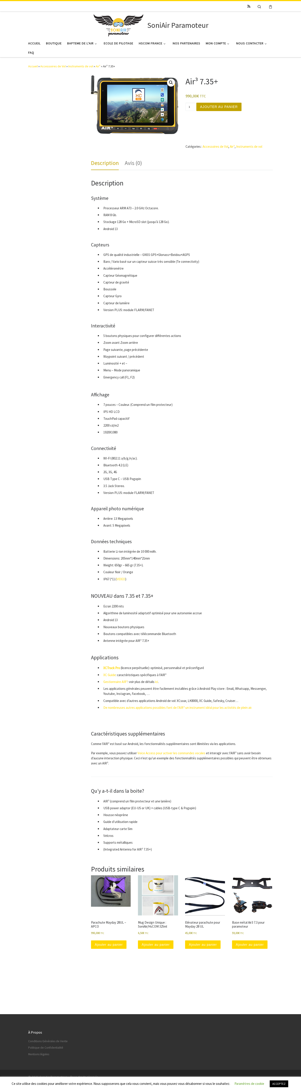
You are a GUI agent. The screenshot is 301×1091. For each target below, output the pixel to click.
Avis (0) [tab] (133, 162)
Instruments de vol (80, 66)
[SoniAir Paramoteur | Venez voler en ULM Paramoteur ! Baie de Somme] (118, 24)
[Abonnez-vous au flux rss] (248, 6)
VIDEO (120, 579)
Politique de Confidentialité (45, 1047)
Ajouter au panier (219, 107)
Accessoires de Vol (53, 66)
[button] (171, 83)
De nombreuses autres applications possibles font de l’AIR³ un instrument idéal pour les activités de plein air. (177, 707)
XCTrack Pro (111, 668)
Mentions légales (38, 1054)
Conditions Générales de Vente (48, 1041)
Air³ (98, 66)
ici (156, 682)
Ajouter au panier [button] (109, 944)
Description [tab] (105, 162)
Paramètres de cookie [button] (249, 1084)
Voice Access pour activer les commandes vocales (171, 753)
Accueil (33, 66)
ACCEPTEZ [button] (279, 1084)
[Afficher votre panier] (270, 6)
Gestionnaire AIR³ (115, 682)
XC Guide (109, 675)
